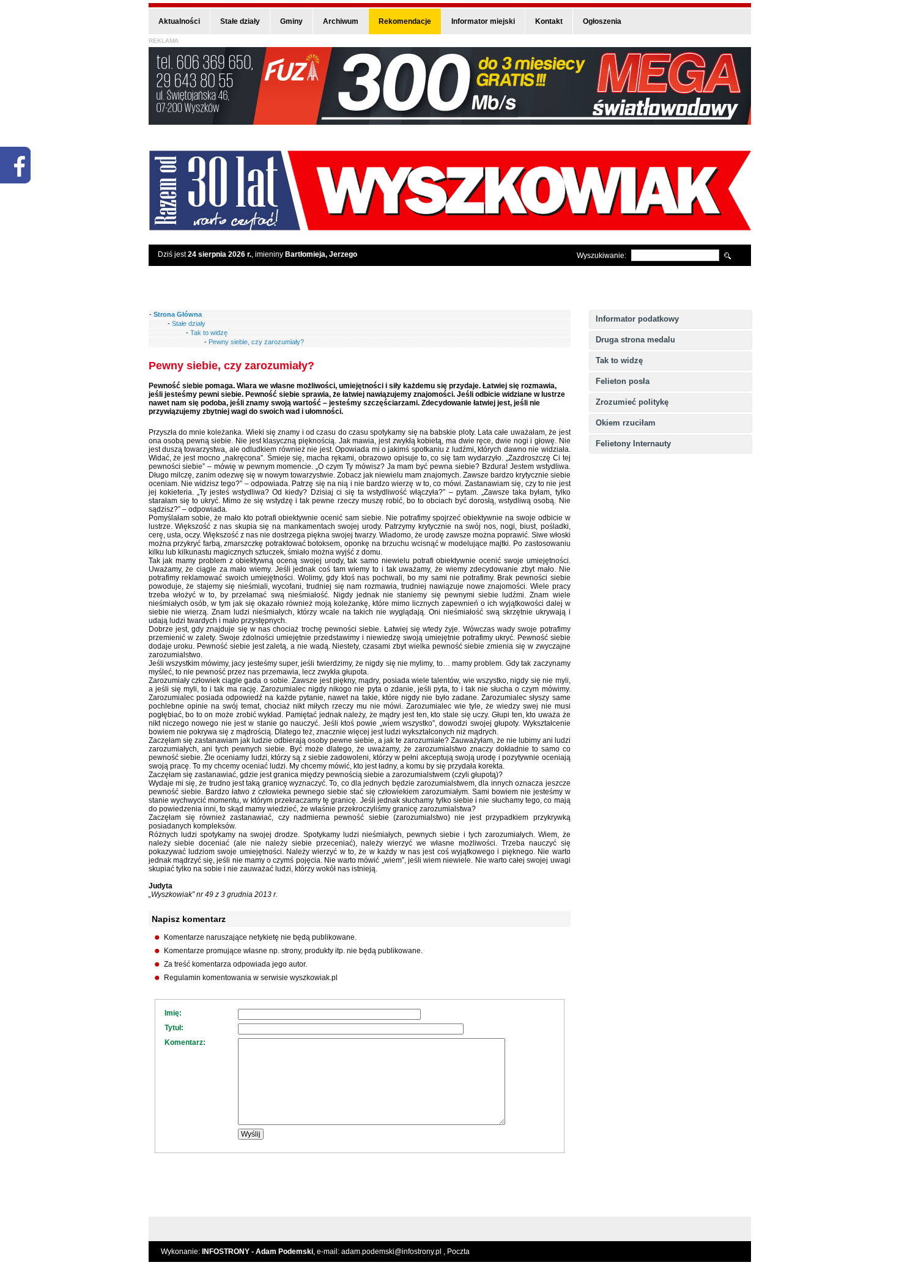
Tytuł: (174, 1027)
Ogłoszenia (602, 21)
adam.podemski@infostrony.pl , (394, 1251)
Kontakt (549, 21)
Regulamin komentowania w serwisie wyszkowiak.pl (251, 977)
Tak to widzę (619, 360)
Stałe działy (240, 21)
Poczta (458, 1251)
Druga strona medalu (635, 339)
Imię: (173, 1013)
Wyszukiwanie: (601, 255)
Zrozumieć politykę (632, 402)
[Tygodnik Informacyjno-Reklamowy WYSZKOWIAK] (450, 226)
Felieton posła (622, 381)
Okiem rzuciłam (626, 422)
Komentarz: (185, 1042)
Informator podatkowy (637, 318)
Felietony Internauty (633, 443)
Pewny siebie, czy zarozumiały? (256, 341)
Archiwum (340, 21)
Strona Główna (178, 314)
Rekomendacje (405, 21)
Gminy (291, 21)
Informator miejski (483, 21)
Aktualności (179, 21)
